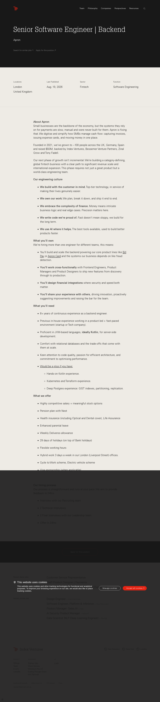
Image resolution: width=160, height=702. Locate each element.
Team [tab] (81, 8)
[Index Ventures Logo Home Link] (15, 8)
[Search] (144, 9)
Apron (16, 40)
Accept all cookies (134, 588)
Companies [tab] (106, 8)
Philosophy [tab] (93, 8)
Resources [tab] (134, 8)
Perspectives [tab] (120, 8)
